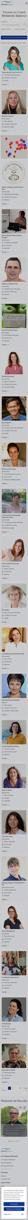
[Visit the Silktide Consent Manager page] (22, 1214)
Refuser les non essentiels (14, 1209)
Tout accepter (14, 1204)
